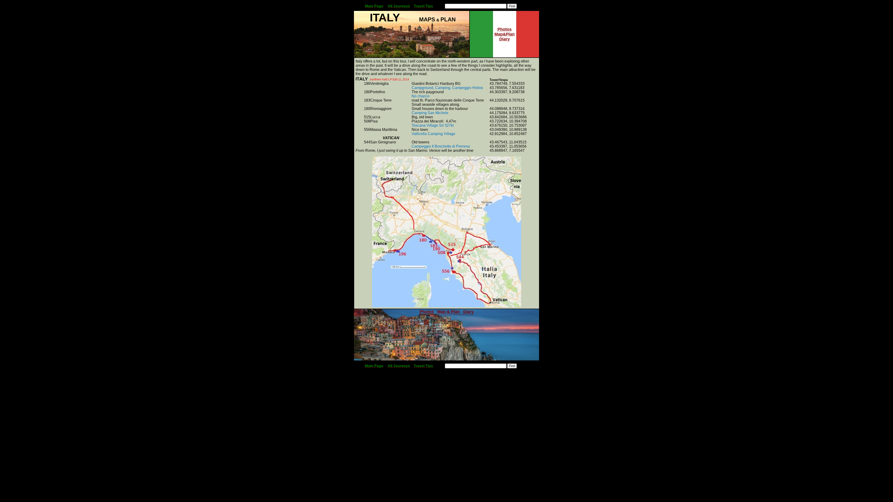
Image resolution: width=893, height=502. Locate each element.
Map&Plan (504, 34)
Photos (504, 29)
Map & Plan (448, 311)
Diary (504, 39)
